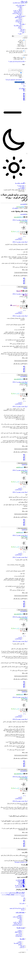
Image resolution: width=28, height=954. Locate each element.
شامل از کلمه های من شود (14, 51)
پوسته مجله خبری (17, 894)
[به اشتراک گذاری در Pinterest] (24, 283)
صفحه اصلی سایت (20, 5)
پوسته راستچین (10, 894)
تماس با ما (22, 903)
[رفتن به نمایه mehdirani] (24, 464)
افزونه (20, 9)
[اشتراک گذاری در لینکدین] (24, 282)
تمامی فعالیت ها (18, 25)
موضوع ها (20, 41)
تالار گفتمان (20, 881)
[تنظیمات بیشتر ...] (24, 236)
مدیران (20, 18)
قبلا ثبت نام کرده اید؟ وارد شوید (17, 61)
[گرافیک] (13, 98)
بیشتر (20, 14)
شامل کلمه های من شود (16, 52)
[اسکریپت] (13, 94)
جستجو (20, 26)
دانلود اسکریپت (19, 880)
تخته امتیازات (18, 21)
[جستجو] (13, 36)
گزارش (20, 238)
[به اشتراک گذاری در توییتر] (24, 278)
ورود (20, 76)
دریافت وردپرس (19, 886)
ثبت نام (23, 83)
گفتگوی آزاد (15, 208)
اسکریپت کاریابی (21, 894)
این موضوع (20, 44)
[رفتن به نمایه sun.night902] (23, 204)
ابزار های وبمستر (18, 12)
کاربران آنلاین (18, 20)
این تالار (21, 43)
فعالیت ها (22, 24)
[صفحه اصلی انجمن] (13, 93)
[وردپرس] (13, 97)
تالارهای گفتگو (18, 17)
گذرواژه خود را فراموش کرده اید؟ (14, 79)
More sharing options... (22, 286)
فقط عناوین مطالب (18, 58)
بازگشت (20, 915)
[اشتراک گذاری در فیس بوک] (24, 279)
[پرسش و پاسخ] (13, 96)
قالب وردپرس (13, 892)
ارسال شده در (19, 220)
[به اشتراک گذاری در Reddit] (24, 281)
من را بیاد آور (19, 74)
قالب (20, 7)
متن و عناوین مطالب (18, 57)
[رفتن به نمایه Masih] (25, 288)
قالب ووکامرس (3, 894)
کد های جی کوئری (17, 10)
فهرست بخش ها (21, 16)
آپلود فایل (22, 29)
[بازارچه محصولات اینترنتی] (13, 100)
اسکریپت (19, 6)
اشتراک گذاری (18, 239)
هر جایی (21, 40)
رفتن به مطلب (23, 1)
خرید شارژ (22, 31)
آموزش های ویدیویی (17, 13)
